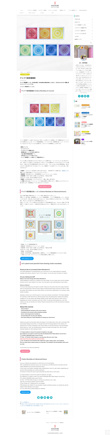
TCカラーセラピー (32, 12)
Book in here (25, 351)
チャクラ (57, 403)
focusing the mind (31, 403)
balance (22, 403)
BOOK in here (25, 392)
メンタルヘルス (23, 405)
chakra (26, 403)
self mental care (47, 403)
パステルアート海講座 (42, 10)
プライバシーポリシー (54, 422)
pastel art (41, 403)
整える (32, 405)
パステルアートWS (85, 107)
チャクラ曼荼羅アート (73, 10)
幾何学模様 (28, 405)
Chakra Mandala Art (83, 10)
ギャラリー (22, 12)
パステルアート (66, 403)
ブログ (52, 12)
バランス (60, 403)
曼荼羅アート (38, 405)
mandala (37, 403)
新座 (35, 405)
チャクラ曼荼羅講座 (86, 133)
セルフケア (53, 403)
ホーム (22, 10)
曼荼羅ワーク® (62, 10)
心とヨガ (42, 12)
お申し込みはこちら (45, 186)
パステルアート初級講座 (32, 10)
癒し (42, 405)
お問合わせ (62, 422)
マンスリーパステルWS (52, 10)
